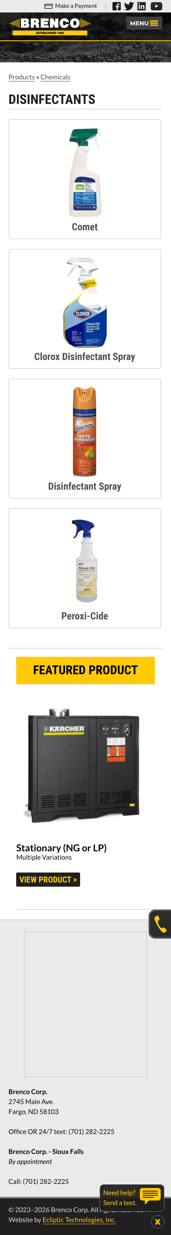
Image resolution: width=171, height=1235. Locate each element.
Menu (139, 23)
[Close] (157, 1221)
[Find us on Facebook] (116, 6)
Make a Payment (76, 5)
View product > (48, 880)
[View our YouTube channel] (156, 6)
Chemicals (56, 77)
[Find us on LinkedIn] (142, 6)
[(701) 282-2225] (160, 924)
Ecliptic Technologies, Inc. (78, 1220)
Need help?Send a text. (120, 1198)
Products (22, 77)
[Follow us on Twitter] (129, 6)
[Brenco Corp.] (50, 26)
